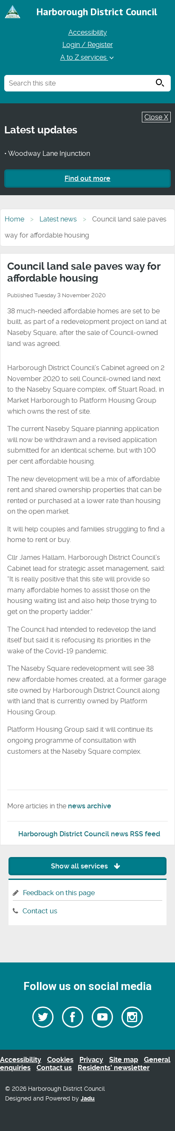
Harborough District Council (97, 11)
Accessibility (87, 32)
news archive (89, 806)
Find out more (87, 178)
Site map (123, 1060)
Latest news (58, 219)
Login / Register (87, 45)
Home (14, 219)
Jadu (88, 1098)
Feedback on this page (59, 893)
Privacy (91, 1060)
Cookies (60, 1060)
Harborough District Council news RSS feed (89, 834)
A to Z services (84, 57)
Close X (156, 117)
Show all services (80, 866)
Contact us (40, 911)
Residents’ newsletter (114, 1068)
